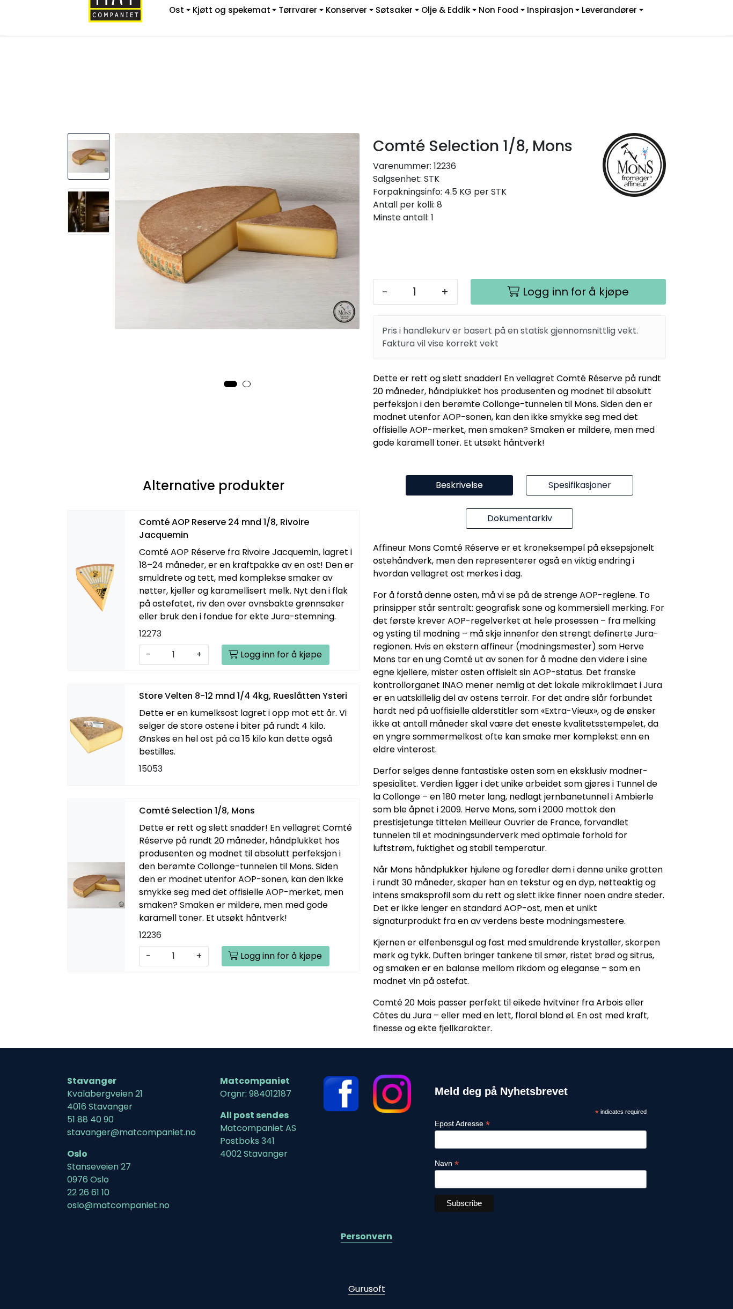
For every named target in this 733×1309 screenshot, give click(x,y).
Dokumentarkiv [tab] (519, 518)
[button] (230, 384)
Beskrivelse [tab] (459, 485)
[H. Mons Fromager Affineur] (634, 165)
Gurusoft (366, 1289)
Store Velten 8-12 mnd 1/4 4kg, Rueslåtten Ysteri (243, 696)
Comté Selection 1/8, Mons (197, 810)
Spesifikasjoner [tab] (579, 485)
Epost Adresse (462, 1124)
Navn (447, 1163)
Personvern (366, 1236)
